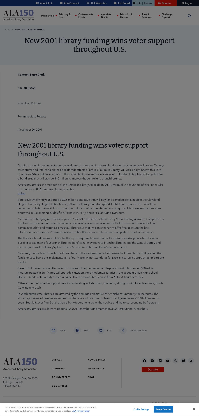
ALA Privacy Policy (81, 410)
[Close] (194, 409)
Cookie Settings (141, 409)
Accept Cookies (163, 409)
